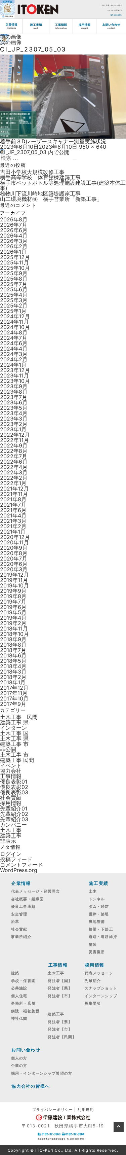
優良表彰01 (13, 781)
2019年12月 (14, 574)
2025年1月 (13, 311)
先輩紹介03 (14, 819)
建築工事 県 (14, 722)
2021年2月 (13, 526)
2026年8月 (14, 219)
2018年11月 (14, 628)
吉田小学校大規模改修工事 (32, 172)
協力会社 (11, 770)
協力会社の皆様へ (116, 15)
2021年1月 (13, 531)
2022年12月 (15, 434)
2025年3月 (14, 300)
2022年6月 (14, 461)
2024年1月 (13, 364)
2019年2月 (13, 623)
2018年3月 (13, 671)
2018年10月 (14, 633)
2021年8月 (13, 499)
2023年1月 (13, 429)
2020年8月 (14, 553)
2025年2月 (14, 305)
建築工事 (11, 835)
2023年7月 (13, 397)
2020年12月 (15, 537)
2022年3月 (14, 472)
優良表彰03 (14, 792)
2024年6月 (14, 343)
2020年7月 (13, 558)
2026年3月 (14, 241)
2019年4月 (13, 617)
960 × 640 (92, 146)
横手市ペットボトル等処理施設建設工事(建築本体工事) (63, 185)
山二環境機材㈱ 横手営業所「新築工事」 (51, 198)
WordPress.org (18, 870)
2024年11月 (14, 321)
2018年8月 (13, 644)
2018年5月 (13, 660)
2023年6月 (14, 402)
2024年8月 (14, 332)
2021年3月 (13, 520)
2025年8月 (14, 278)
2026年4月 (14, 235)
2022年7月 (13, 456)
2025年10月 (15, 267)
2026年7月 (13, 224)
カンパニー (13, 824)
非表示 (8, 840)
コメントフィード (21, 864)
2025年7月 (13, 284)
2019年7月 (13, 601)
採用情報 (11, 803)
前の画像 (11, 36)
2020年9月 (14, 547)
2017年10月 (14, 698)
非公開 (8, 749)
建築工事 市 (14, 744)
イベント (11, 765)
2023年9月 (14, 386)
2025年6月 (14, 289)
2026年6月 (14, 230)
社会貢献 (11, 797)
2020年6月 (14, 564)
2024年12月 (15, 316)
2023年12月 (15, 370)
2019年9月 (13, 590)
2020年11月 (14, 542)
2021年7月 (13, 504)
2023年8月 (14, 391)
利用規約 (86, 1109)
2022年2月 (14, 477)
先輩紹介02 (14, 813)
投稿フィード (16, 859)
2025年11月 (14, 262)
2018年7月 (13, 650)
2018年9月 (13, 639)
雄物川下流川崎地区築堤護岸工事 (40, 193)
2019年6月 (13, 607)
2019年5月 (13, 612)
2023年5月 (14, 407)
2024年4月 (14, 348)
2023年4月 (14, 413)
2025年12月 (15, 257)
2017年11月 (14, 693)
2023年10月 (15, 380)
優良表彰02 (14, 787)
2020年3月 (14, 569)
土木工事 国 (14, 733)
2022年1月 (13, 483)
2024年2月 (14, 359)
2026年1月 (13, 251)
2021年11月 (14, 494)
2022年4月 (14, 467)
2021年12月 (14, 488)
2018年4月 (13, 666)
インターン (13, 727)
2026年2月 (14, 246)
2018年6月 (13, 655)
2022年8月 (14, 450)
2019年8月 (13, 596)
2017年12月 (14, 687)
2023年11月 (14, 375)
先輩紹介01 (13, 808)
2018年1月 (13, 682)
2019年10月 (14, 585)
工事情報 (11, 776)
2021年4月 (13, 515)
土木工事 (11, 830)
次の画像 (11, 42)
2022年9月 (14, 445)
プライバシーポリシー (52, 1109)
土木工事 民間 (19, 717)
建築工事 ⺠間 (17, 760)
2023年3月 (14, 418)
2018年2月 (13, 677)
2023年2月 (14, 424)
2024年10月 (15, 327)
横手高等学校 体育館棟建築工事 (40, 177)
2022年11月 (14, 440)
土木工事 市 (14, 754)
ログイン (11, 854)
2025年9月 (14, 273)
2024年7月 (13, 337)
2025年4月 (14, 294)
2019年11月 (14, 580)
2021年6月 (13, 510)
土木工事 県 (14, 738)
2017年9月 (13, 703)
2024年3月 (14, 354)
